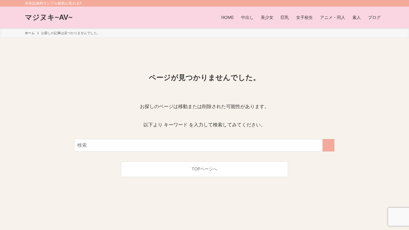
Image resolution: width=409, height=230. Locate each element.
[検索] (380, 3)
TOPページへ (204, 169)
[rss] (372, 3)
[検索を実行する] (328, 145)
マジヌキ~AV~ (48, 17)
